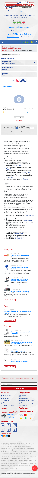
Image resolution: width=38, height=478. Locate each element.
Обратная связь (8, 403)
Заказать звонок (8, 405)
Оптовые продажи (27, 400)
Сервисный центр (27, 403)
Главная (5, 47)
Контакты (15, 17)
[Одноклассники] (4, 436)
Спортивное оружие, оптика (12, 49)
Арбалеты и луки (8, 50)
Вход (20, 11)
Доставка (24, 15)
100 (22, 132)
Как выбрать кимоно (18, 351)
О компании (8, 15)
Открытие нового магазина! (20, 291)
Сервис (32, 15)
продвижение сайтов (22, 475)
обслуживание (12, 475)
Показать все (10, 300)
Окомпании (7, 396)
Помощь (24, 405)
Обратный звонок (13, 37)
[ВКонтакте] (2, 436)
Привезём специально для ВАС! (10, 416)
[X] (9, 436)
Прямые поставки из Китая (20, 255)
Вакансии (6, 398)
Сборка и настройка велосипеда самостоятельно (22, 343)
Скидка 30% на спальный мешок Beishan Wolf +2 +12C (17, 312)
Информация (23, 17)
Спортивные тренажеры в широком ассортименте (19, 279)
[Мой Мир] (7, 436)
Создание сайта (4, 475)
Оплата (17, 15)
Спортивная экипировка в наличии (19, 268)
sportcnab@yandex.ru (20, 27)
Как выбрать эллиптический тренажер (20, 332)
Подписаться (19, 388)
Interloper (7, 87)
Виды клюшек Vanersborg (19, 361)
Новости (8, 249)
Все (32, 128)
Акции (7, 306)
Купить (19, 120)
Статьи (7, 326)
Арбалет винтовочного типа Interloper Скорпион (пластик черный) (18, 108)
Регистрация (26, 11)
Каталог (12, 47)
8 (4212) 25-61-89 (20, 34)
